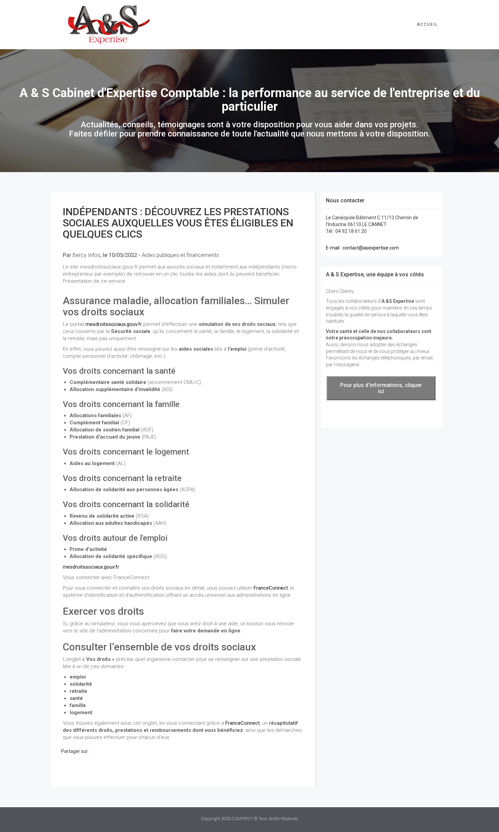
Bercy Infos (86, 255)
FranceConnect (271, 588)
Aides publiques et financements (180, 255)
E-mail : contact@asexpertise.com (362, 248)
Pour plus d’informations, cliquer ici (381, 388)
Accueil (427, 24)
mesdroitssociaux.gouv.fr (114, 324)
